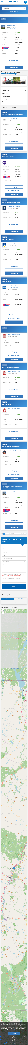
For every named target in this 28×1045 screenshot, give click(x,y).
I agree (14, 1033)
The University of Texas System (15, 450)
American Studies (6, 281)
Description (5, 90)
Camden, (10, 336)
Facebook (7, 598)
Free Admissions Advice (14, 63)
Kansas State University (13, 161)
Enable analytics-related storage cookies (14, 1043)
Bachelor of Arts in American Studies (11, 330)
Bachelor (4, 18)
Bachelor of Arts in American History (11, 202)
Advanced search (14, 11)
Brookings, (10, 245)
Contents (5, 93)
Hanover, (10, 494)
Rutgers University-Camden (14, 334)
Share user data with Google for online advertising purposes (14, 1039)
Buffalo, (9, 289)
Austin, (9, 453)
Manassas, (10, 208)
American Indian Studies (8, 239)
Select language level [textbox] (8, 564)
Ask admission (14, 67)
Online (16, 212)
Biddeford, (10, 120)
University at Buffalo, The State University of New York (15, 286)
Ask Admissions (14, 148)
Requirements (6, 96)
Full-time (17, 34)
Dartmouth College (11, 25)
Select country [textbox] (6, 561)
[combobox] (14, 561)
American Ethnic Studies (8, 156)
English (17, 37)
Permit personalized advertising (14, 1042)
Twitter (21, 598)
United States (13, 27)
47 (23, 533)
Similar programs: (9, 108)
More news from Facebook (13, 603)
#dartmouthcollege (9, 74)
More (3, 102)
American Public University (14, 206)
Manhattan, (10, 163)
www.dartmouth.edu (11, 28)
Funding (4, 99)
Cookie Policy (15, 1029)
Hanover (8, 27)
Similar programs (15, 60)
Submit (14, 586)
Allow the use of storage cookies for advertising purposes (14, 1036)
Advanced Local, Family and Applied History (12, 114)
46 (21, 533)
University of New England (14, 118)
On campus (17, 32)
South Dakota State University (14, 243)
